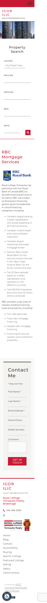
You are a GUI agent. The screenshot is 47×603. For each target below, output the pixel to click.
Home (6, 535)
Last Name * (14, 401)
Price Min (8, 75)
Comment (13, 439)
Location (8, 61)
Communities (11, 572)
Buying (7, 552)
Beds (6, 109)
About (6, 568)
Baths (7, 126)
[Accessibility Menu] (7, 596)
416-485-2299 (13, 510)
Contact (7, 543)
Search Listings (12, 556)
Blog (6, 539)
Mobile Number (16, 429)
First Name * (14, 391)
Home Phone (15, 420)
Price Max (8, 92)
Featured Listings (13, 560)
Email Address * (16, 410)
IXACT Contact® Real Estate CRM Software (16, 587)
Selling (7, 564)
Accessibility (10, 547)
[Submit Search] (28, 132)
